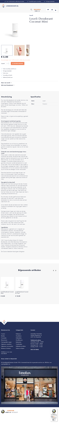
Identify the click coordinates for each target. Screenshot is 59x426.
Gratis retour (5, 73)
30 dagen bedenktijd (50, 1)
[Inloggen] (52, 9)
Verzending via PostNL (7, 75)
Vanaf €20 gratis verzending (35, 1)
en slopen (20, 348)
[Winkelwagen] (55, 10)
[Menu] (56, 409)
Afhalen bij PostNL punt (8, 77)
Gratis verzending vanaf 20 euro (9, 68)
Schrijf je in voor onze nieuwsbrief (6, 352)
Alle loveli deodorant (7, 85)
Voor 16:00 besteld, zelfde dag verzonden (15, 1)
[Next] (55, 270)
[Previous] (53, 270)
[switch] (53, 420)
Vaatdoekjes (19, 344)
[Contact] (48, 9)
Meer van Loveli (5, 83)
